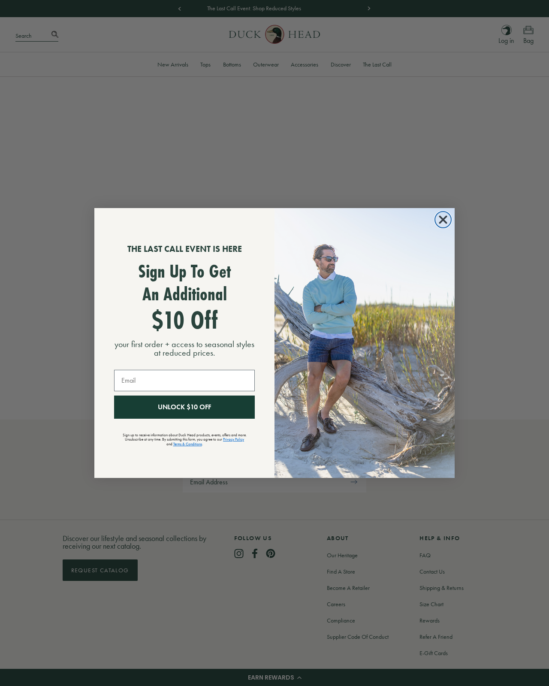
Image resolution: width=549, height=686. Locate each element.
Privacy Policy (233, 439)
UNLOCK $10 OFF (184, 406)
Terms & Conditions (187, 444)
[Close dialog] (443, 220)
